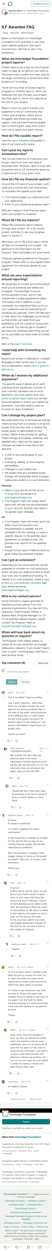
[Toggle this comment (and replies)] (3, 697)
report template (20, 140)
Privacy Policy (28, 1227)
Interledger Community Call (35, 1223)
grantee (14, 32)
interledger (28, 32)
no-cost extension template (25, 583)
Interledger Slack (34, 1204)
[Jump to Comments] (18, 1247)
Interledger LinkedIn (36, 1201)
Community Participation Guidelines (25, 1212)
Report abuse (35, 1099)
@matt (16, 887)
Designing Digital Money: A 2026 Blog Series (24, 1163)
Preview (26, 682)
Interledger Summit (12, 1223)
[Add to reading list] (30, 1247)
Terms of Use (42, 1227)
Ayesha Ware (15, 10)
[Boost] (40, 1247)
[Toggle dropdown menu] (48, 691)
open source (29, 1230)
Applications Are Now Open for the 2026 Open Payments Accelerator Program (26, 1149)
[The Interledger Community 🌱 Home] (10, 3)
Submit (11, 682)
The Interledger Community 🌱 (16, 1194)
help (5, 32)
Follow (26, 1121)
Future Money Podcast (25, 1208)
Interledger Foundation (38, 10)
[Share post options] (47, 1247)
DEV (15, 1233)
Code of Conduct (18, 1099)
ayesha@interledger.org (18, 497)
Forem (15, 1230)
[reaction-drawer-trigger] (7, 1247)
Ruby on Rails (27, 1236)
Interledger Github (16, 1204)
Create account (41, 3)
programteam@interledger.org (19, 626)
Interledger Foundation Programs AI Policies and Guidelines (26, 1217)
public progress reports (15, 398)
